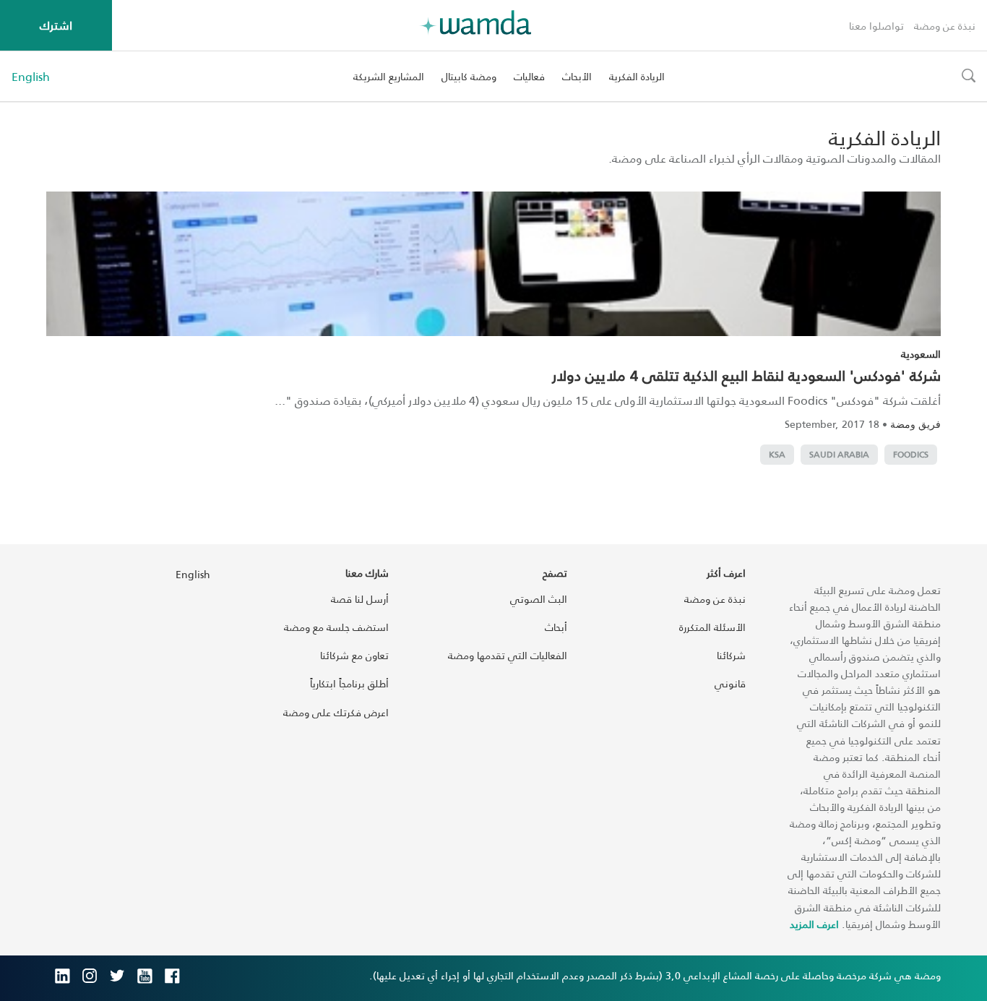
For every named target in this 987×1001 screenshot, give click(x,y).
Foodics (910, 454)
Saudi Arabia (839, 454)
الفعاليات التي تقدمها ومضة (507, 655)
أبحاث (556, 627)
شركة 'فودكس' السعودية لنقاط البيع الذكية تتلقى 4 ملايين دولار (746, 375)
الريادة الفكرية (637, 76)
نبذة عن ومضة (944, 25)
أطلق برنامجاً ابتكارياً (349, 683)
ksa (777, 454)
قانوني (730, 683)
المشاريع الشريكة (388, 76)
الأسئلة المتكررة (712, 627)
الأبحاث (577, 76)
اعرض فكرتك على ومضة (336, 712)
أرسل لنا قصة (360, 599)
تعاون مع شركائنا (354, 655)
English (31, 76)
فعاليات (529, 76)
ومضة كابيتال (468, 76)
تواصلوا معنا (876, 25)
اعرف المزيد (814, 924)
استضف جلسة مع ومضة (336, 627)
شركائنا (731, 655)
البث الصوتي (538, 599)
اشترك (56, 25)
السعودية (921, 354)
